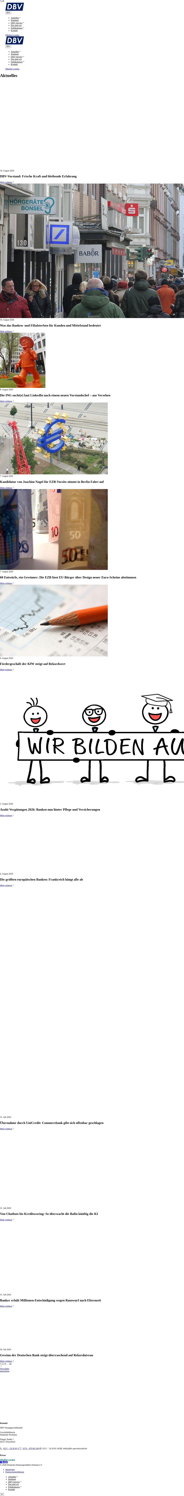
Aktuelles (15, 18)
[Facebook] (6, 1462)
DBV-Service (16, 23)
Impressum (10, 1469)
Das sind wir (16, 25)
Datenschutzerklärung (14, 1472)
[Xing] (1, 1462)
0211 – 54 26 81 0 (11, 1448)
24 (10, 1363)
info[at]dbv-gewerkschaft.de (75, 1448)
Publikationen (16, 28)
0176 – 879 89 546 (31, 1448)
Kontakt (14, 30)
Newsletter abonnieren (4, 1370)
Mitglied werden (12, 35)
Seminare (15, 20)
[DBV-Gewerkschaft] (14, 10)
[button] (2, 1)
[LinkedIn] (4, 1462)
